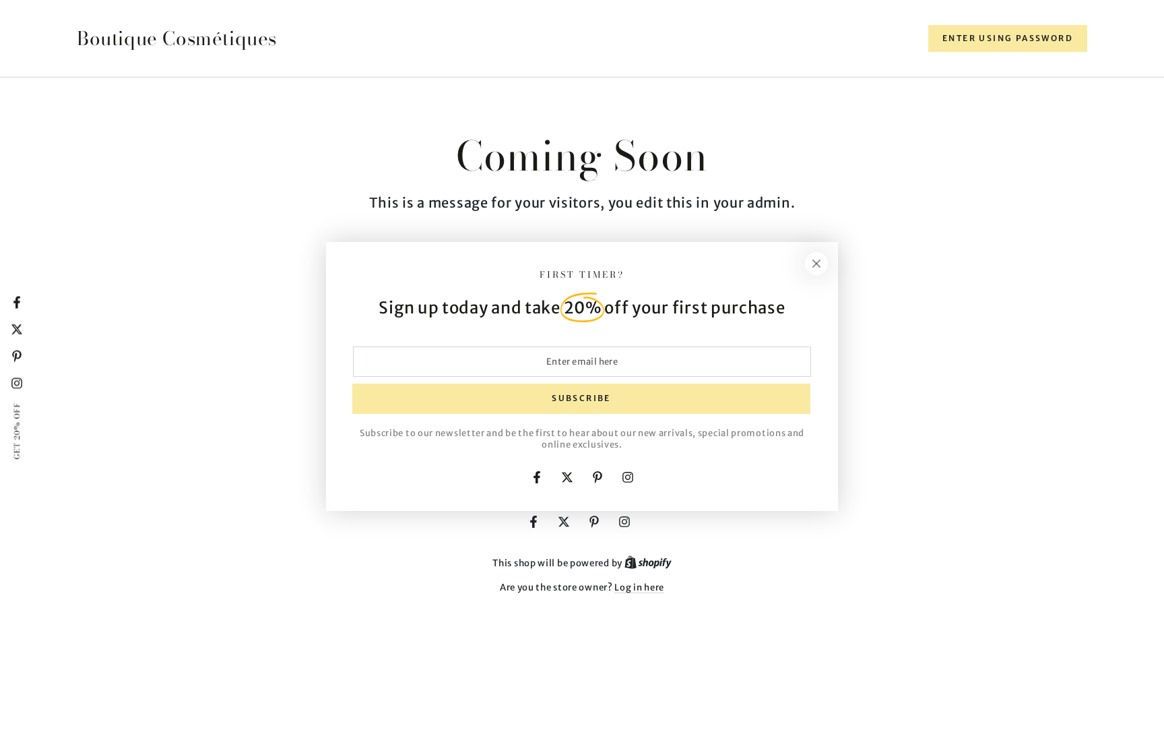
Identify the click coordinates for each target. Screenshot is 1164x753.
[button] (1007, 38)
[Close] (816, 263)
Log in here (639, 587)
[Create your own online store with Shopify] (648, 563)
